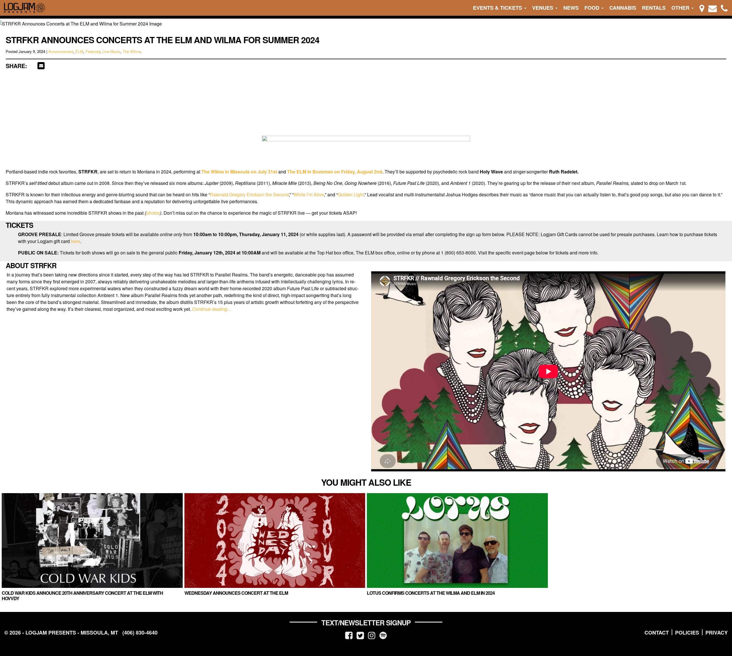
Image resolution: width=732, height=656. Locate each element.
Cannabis (622, 7)
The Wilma (132, 51)
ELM (79, 51)
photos (153, 213)
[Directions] (702, 8)
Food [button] (592, 7)
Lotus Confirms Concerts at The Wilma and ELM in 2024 (431, 593)
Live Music (111, 51)
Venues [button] (543, 7)
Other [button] (681, 7)
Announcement (60, 51)
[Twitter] (360, 635)
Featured (92, 51)
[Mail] (712, 8)
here (75, 241)
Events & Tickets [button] (498, 7)
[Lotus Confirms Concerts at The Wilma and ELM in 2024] (457, 540)
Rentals (654, 7)
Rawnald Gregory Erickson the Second (249, 194)
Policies (687, 632)
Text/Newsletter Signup (366, 622)
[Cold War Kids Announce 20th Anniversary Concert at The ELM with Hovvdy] (92, 540)
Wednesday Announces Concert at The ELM (236, 593)
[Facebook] (349, 635)
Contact (657, 632)
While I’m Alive (309, 194)
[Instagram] (372, 635)
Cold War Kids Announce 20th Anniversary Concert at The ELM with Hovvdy (82, 596)
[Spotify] (383, 635)
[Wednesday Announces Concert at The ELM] (274, 540)
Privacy (716, 632)
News (571, 7)
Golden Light (351, 194)
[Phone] (724, 8)
